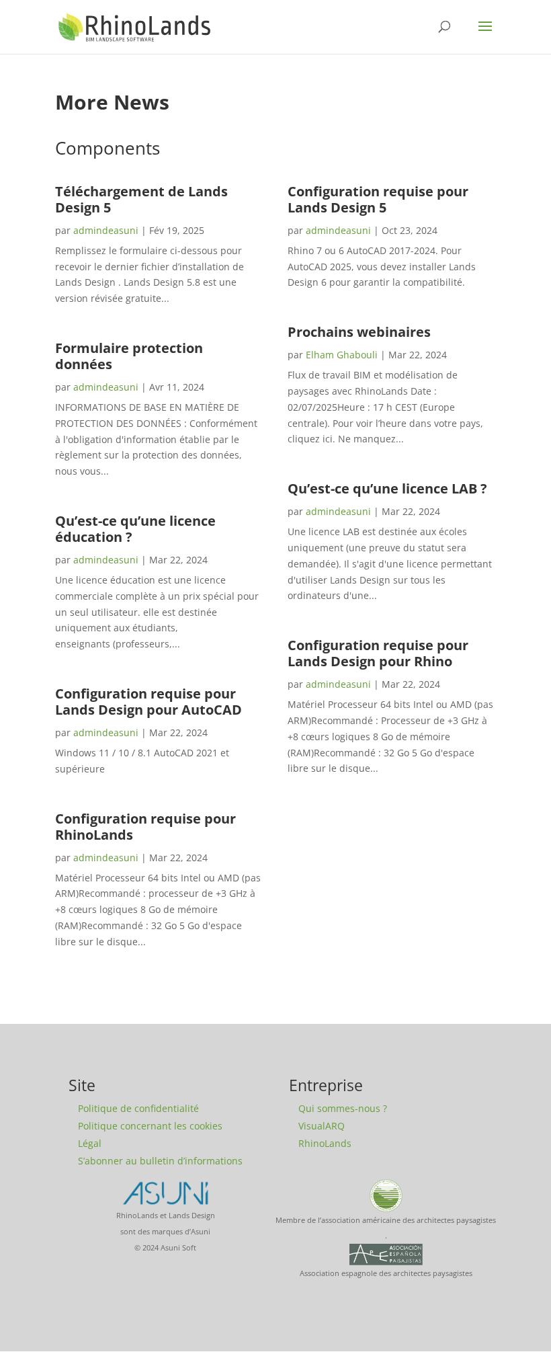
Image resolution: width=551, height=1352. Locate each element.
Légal (89, 1143)
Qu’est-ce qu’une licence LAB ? (387, 488)
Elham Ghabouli (342, 354)
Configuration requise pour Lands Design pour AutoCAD (148, 701)
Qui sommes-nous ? (342, 1108)
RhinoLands (324, 1143)
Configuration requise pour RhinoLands (145, 826)
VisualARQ (321, 1125)
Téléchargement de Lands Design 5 (141, 199)
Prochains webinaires (359, 332)
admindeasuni (105, 230)
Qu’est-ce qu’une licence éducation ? (135, 529)
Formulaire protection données (129, 356)
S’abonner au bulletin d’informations (160, 1160)
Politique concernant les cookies (150, 1125)
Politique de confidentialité (138, 1108)
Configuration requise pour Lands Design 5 (378, 199)
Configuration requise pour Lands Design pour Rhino (378, 653)
